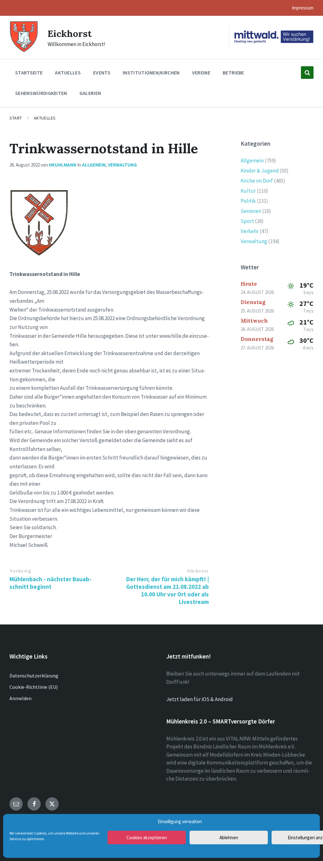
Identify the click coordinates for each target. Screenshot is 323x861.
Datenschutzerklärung (33, 675)
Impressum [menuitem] (303, 8)
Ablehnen (229, 837)
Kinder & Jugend (260, 170)
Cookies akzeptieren (146, 837)
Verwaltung (122, 165)
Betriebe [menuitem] (233, 72)
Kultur (248, 190)
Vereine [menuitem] (201, 72)
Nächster (197, 571)
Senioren (251, 211)
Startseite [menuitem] (29, 72)
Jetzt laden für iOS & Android (199, 699)
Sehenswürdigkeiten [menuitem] (41, 93)
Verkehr (250, 231)
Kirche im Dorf (257, 180)
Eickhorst (70, 33)
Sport (247, 221)
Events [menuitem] (101, 72)
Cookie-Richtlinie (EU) (33, 687)
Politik (248, 200)
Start (15, 118)
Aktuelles (45, 118)
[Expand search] (307, 72)
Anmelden (20, 698)
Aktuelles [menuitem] (68, 72)
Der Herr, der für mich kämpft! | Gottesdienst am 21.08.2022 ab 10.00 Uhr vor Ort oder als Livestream (167, 590)
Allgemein (94, 165)
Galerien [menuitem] (90, 93)
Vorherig (20, 571)
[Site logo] (23, 51)
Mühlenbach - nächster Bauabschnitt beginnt (50, 582)
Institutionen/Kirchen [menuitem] (151, 72)
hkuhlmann (62, 165)
